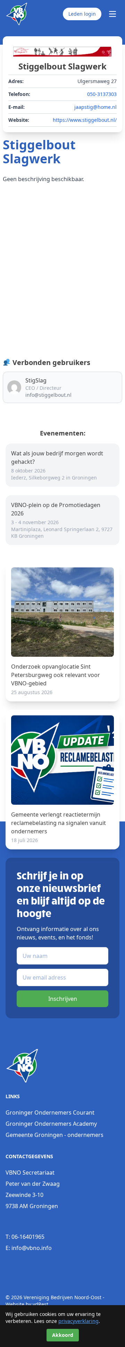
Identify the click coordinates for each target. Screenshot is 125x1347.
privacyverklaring (78, 1321)
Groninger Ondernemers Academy (51, 1124)
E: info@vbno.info (29, 1248)
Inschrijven (62, 999)
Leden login (82, 13)
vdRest (40, 1304)
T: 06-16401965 (25, 1237)
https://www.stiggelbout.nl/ (85, 120)
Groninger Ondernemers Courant (50, 1112)
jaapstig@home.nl (95, 107)
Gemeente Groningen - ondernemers (54, 1135)
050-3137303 (102, 94)
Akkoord (62, 1335)
